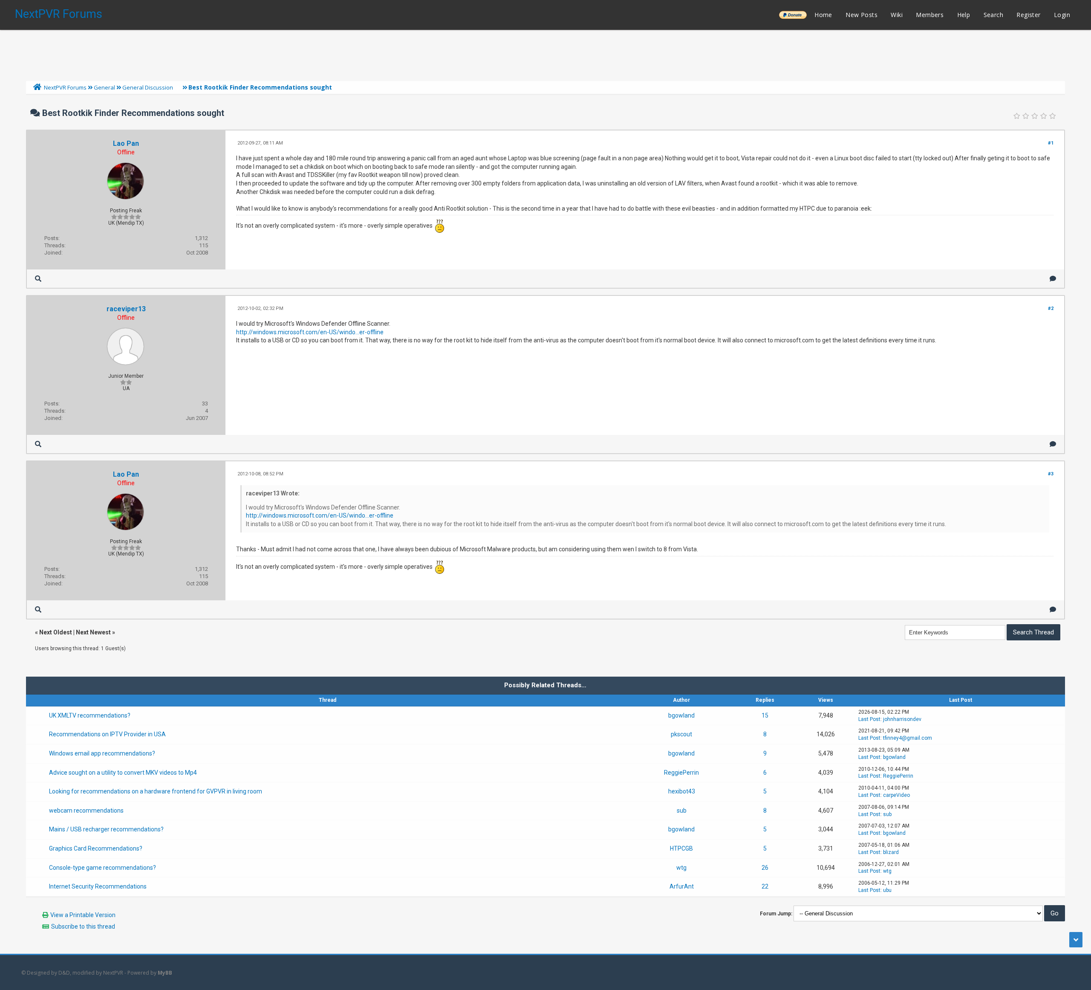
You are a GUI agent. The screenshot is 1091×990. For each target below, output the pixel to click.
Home (823, 15)
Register (1028, 15)
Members (930, 15)
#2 (1050, 308)
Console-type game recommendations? (102, 867)
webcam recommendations (86, 810)
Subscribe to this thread (83, 926)
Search (993, 15)
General (104, 87)
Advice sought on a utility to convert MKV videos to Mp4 (123, 772)
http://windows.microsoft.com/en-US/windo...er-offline (310, 332)
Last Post (869, 719)
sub (682, 810)
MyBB (165, 972)
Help (963, 15)
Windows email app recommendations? (102, 753)
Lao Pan (126, 143)
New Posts (861, 15)
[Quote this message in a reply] (1053, 278)
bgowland (681, 715)
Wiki (897, 15)
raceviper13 (126, 309)
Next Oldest (55, 632)
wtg (681, 867)
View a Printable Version (82, 915)
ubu (887, 890)
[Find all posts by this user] (38, 278)
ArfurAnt (682, 886)
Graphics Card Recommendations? (95, 848)
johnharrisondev (902, 719)
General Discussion (147, 87)
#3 (1050, 474)
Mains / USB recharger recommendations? (106, 829)
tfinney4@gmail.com (907, 738)
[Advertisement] (545, 53)
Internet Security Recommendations (98, 886)
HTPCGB (681, 848)
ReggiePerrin (681, 772)
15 (765, 715)
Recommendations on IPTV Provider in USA (107, 734)
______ (793, 15)
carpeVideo (896, 795)
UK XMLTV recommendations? (89, 715)
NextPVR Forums (58, 14)
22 (765, 886)
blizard (891, 852)
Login (1062, 15)
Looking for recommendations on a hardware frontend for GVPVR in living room (155, 791)
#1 (1050, 143)
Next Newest (93, 632)
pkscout (681, 734)
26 (765, 867)
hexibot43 (681, 791)
